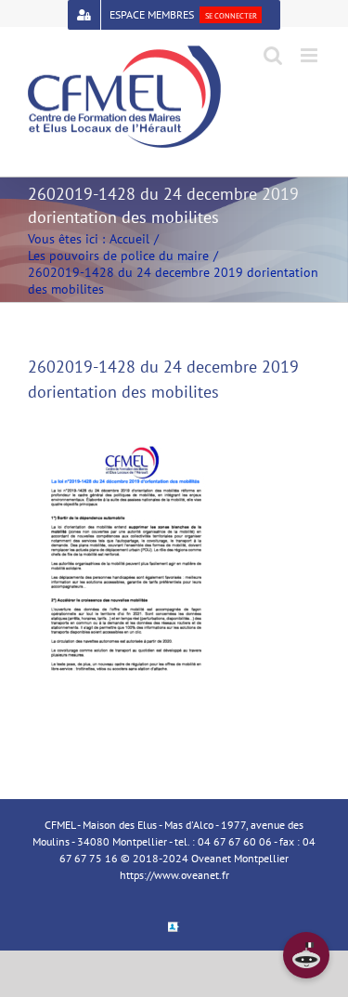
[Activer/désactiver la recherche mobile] (273, 55)
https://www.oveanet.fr (174, 875)
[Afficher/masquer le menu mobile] (310, 55)
